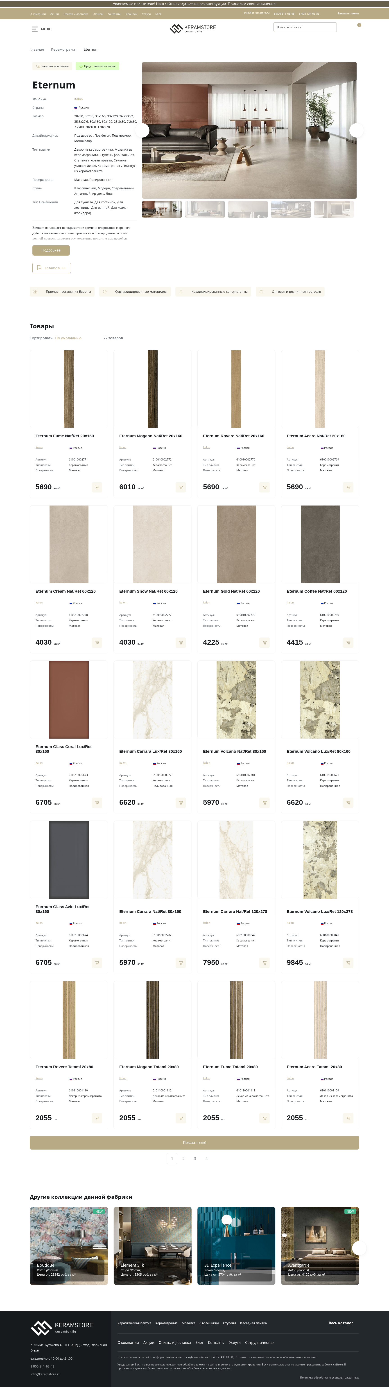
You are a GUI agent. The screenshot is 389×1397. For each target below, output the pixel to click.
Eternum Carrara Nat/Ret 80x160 (150, 911)
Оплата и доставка (175, 1342)
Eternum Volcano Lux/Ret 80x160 (319, 751)
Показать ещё (194, 1143)
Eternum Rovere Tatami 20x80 (64, 1067)
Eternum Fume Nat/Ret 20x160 (65, 436)
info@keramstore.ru (256, 13)
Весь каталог (341, 1322)
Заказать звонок (348, 13)
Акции (148, 1342)
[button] (359, 1248)
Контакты (216, 1342)
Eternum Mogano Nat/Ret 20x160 (150, 436)
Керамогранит (64, 49)
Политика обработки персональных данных (329, 1377)
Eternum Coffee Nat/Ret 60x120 (317, 591)
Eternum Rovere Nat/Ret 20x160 (233, 436)
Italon (78, 99)
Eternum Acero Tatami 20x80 (314, 1067)
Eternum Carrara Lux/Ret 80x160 (150, 751)
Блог (199, 1342)
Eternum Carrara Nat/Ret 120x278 (235, 911)
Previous (142, 130)
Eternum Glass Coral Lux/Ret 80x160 (64, 749)
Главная (37, 49)
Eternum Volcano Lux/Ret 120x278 (320, 911)
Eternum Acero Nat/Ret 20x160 (316, 436)
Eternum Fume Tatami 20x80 (230, 1067)
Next (356, 130)
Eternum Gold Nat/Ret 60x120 (231, 591)
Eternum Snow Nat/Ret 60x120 (148, 591)
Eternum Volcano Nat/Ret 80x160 (234, 751)
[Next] (217, 1158)
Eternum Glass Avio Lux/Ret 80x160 (63, 909)
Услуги (235, 1342)
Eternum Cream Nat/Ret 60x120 (66, 591)
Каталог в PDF (55, 268)
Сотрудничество (259, 1342)
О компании (128, 1342)
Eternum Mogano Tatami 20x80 (149, 1067)
